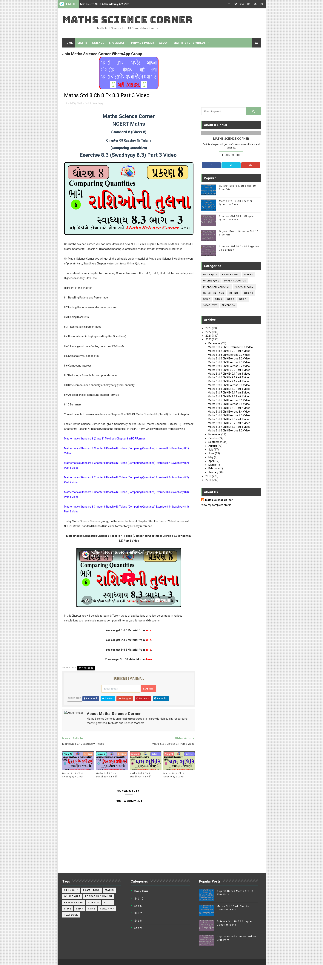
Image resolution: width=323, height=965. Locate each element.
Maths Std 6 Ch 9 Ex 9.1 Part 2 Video (229, 377)
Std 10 (248, 293)
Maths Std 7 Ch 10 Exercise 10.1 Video (230, 347)
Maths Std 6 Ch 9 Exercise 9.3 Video (229, 354)
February (213, 468)
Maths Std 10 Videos (189, 42)
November (214, 434)
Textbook (229, 305)
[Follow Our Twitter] (231, 165)
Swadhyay (97, 103)
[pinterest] (262, 4)
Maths (82, 42)
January (213, 472)
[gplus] (242, 4)
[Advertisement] (231, 76)
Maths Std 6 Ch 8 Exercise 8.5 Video (229, 403)
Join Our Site (232, 155)
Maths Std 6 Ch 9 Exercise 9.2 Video (229, 358)
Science (98, 42)
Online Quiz (211, 280)
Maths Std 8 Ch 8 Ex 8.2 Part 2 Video (229, 423)
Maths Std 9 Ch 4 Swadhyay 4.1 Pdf (106, 775)
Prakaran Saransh (216, 287)
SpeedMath (118, 42)
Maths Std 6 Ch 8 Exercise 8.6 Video (229, 400)
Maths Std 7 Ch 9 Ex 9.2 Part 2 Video (229, 350)
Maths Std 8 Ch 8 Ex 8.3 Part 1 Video (229, 419)
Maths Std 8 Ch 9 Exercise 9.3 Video (229, 362)
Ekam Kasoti (231, 274)
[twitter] (236, 4)
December (214, 343)
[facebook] (229, 4)
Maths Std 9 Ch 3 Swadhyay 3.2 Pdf (173, 775)
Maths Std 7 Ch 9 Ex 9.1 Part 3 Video (229, 373)
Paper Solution (235, 280)
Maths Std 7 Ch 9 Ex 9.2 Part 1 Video (229, 369)
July (211, 449)
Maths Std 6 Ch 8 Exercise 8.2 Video (229, 430)
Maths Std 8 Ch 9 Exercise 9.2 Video (229, 365)
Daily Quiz (210, 274)
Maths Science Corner (127, 19)
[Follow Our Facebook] (211, 165)
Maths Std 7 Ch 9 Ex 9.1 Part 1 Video (229, 396)
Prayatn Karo (244, 287)
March (212, 464)
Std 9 (243, 299)
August (213, 445)
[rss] (255, 4)
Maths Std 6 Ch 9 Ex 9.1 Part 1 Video (229, 381)
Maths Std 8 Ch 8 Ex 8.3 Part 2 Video (229, 407)
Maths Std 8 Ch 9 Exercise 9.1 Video (229, 385)
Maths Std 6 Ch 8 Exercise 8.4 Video (229, 411)
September (215, 441)
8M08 (73, 103)
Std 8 (88, 103)
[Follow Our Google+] (250, 165)
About (164, 42)
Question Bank (213, 293)
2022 (208, 331)
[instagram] (249, 4)
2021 (208, 335)
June (211, 453)
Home (68, 42)
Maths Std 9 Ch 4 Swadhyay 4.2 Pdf (104, 4)
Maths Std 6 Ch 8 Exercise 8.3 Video (229, 415)
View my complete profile (216, 504)
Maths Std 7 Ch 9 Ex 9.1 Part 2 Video (229, 392)
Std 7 (219, 299)
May (211, 457)
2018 (208, 479)
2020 (208, 339)
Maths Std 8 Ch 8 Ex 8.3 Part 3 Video (229, 388)
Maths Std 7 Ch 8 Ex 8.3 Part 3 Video (229, 426)
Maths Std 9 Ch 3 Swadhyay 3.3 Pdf (140, 775)
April (211, 460)
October (213, 438)
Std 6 (207, 299)
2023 (208, 328)
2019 (208, 476)
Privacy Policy (143, 42)
